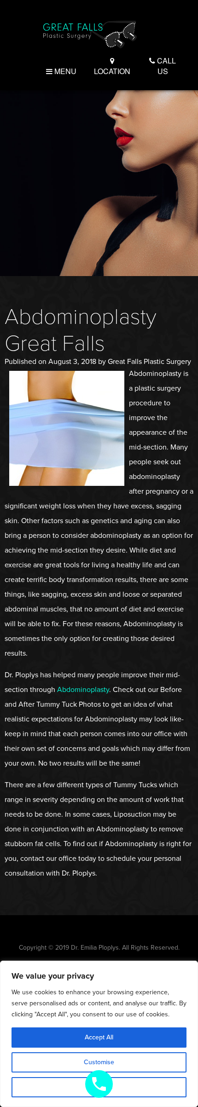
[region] (99, 1034)
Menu (64, 71)
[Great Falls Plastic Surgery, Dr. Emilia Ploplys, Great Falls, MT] (90, 33)
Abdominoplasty (83, 689)
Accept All (99, 1037)
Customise (99, 1062)
